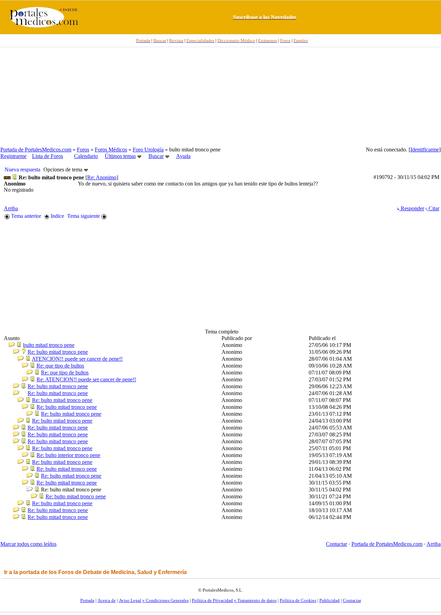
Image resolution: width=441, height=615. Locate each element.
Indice (56, 216)
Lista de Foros (47, 156)
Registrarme (13, 156)
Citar (433, 208)
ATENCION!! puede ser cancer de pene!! (77, 359)
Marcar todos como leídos (28, 544)
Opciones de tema (63, 169)
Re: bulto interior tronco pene (68, 455)
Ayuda (183, 156)
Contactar (336, 544)
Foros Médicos (111, 149)
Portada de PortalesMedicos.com (35, 149)
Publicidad (329, 600)
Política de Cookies (298, 600)
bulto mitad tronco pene (48, 345)
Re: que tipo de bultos (60, 366)
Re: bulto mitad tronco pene (58, 352)
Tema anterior (25, 216)
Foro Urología (148, 149)
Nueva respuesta (22, 169)
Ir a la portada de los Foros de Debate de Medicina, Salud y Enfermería (95, 572)
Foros (83, 149)
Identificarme (424, 149)
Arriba (11, 208)
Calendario (86, 156)
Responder (411, 208)
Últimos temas (120, 156)
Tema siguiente (84, 216)
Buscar (156, 156)
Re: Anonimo (101, 177)
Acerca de (107, 600)
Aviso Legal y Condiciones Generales (154, 600)
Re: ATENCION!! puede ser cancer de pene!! (86, 379)
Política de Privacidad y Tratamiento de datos (234, 600)
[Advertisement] (220, 97)
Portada (87, 600)
